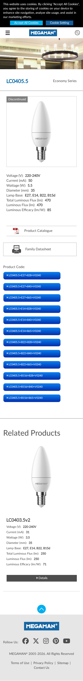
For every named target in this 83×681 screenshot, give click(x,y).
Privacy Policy (43, 663)
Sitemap (62, 663)
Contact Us (41, 667)
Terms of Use (20, 663)
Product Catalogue (37, 230)
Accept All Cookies (26, 22)
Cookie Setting (59, 22)
